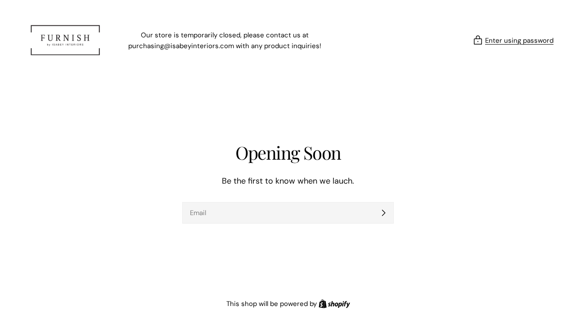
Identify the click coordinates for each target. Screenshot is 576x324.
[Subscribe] (383, 212)
